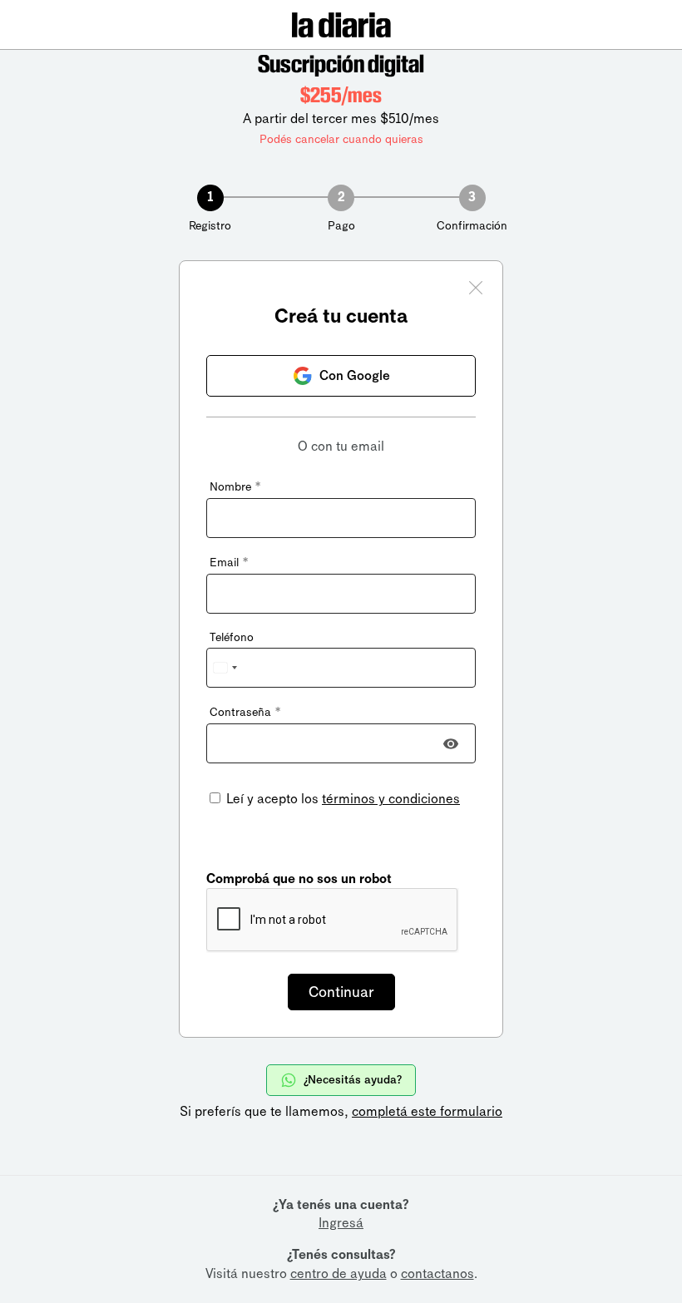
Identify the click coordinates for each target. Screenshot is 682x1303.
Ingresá (341, 1223)
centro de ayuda (338, 1273)
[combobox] (224, 668)
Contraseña (245, 712)
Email (229, 562)
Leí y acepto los (341, 799)
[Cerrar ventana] (476, 290)
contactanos (437, 1273)
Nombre (235, 487)
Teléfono (232, 637)
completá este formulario (427, 1111)
